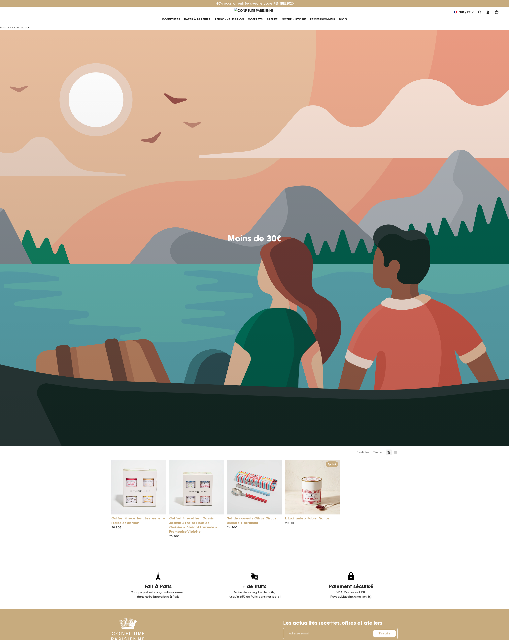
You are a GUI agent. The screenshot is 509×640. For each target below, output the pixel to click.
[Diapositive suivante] (160, 487)
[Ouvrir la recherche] (479, 12)
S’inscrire (384, 633)
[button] (377, 452)
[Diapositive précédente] (117, 487)
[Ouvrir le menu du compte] (488, 12)
